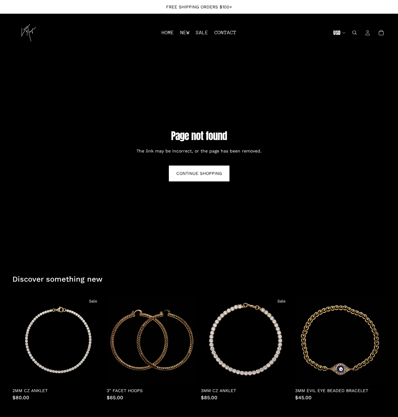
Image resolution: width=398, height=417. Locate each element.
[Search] (354, 33)
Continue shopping (199, 173)
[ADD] (187, 375)
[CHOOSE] (93, 375)
